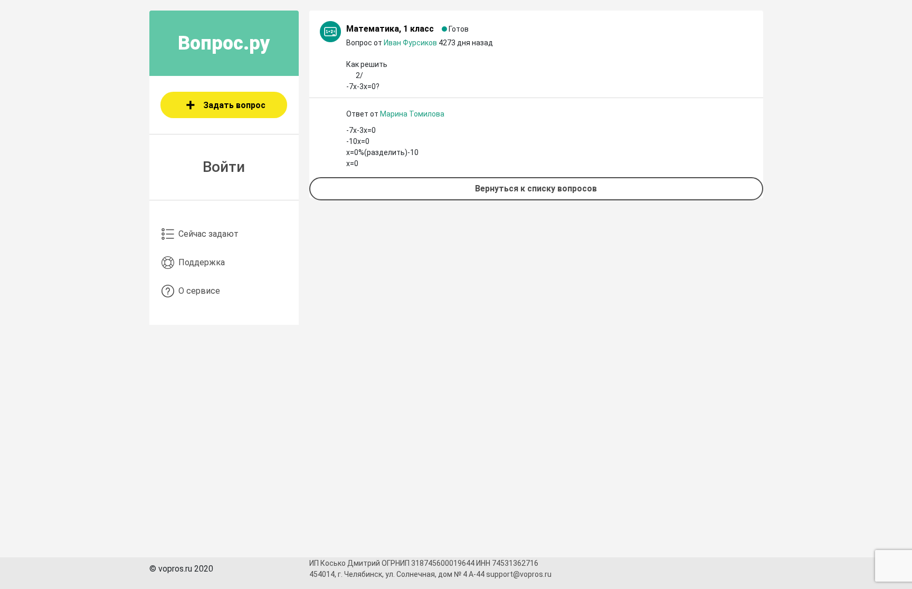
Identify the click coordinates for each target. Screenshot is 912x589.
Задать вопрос (234, 105)
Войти (224, 167)
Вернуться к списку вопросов (536, 189)
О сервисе (199, 291)
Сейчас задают (208, 234)
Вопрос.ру (224, 43)
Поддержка (201, 262)
